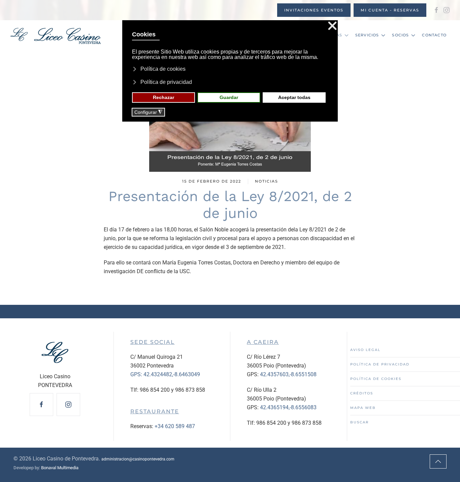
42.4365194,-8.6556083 (288, 407)
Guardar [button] (229, 97)
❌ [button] (332, 26)
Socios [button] (400, 35)
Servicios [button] (367, 35)
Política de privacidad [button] (166, 82)
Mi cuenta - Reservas (390, 10)
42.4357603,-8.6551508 (288, 374)
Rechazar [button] (163, 97)
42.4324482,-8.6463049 (171, 374)
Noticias (266, 181)
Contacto (434, 35)
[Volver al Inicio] (55, 35)
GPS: (136, 374)
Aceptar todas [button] (294, 97)
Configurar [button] (148, 112)
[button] (438, 461)
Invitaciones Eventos (313, 10)
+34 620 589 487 (175, 426)
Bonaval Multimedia (59, 467)
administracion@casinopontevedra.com (137, 459)
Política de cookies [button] (163, 69)
